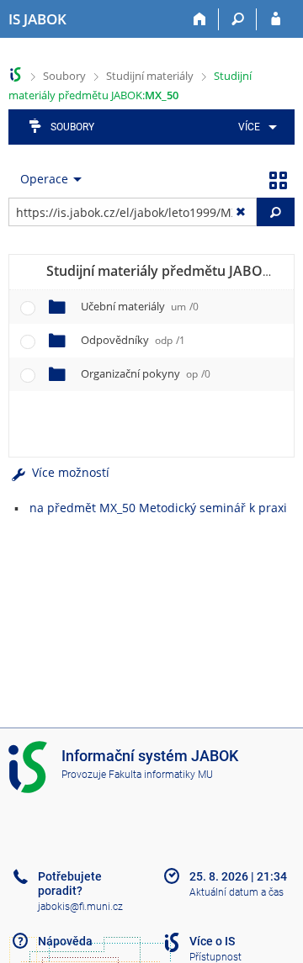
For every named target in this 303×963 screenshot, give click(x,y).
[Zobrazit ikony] (278, 179)
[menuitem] (255, 127)
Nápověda (65, 941)
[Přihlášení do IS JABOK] (276, 19)
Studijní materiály (150, 75)
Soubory (64, 75)
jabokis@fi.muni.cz (80, 907)
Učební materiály (140, 306)
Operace (44, 179)
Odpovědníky (133, 339)
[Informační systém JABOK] (15, 74)
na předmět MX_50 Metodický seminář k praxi (158, 508)
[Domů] (200, 19)
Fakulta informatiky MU (161, 774)
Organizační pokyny (145, 373)
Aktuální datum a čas (236, 892)
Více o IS (212, 941)
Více (249, 127)
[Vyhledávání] (238, 19)
